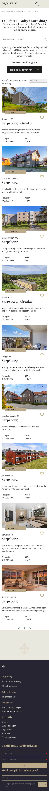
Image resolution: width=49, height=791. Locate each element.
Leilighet (35, 11)
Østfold (19, 11)
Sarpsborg (26, 11)
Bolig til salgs (11, 11)
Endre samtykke (9, 737)
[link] (28, 4)
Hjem (3, 11)
